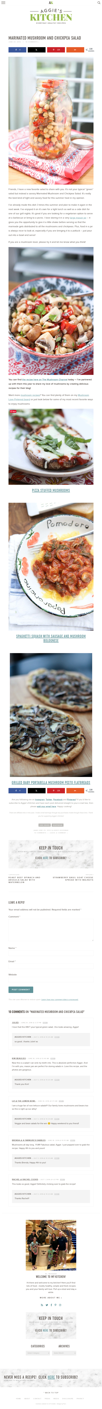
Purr (64, 1404)
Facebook (58, 799)
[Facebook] (51, 1305)
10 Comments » (32, 42)
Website (12, 974)
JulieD (15, 1022)
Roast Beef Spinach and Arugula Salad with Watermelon (24, 878)
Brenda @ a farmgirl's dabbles (29, 1140)
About (27, 1399)
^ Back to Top (51, 1393)
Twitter (49, 799)
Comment (14, 916)
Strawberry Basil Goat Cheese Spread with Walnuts (73, 877)
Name (12, 948)
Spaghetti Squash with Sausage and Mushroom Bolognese (51, 638)
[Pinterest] (55, 1305)
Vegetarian (57, 825)
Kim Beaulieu (19, 1058)
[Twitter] (47, 1305)
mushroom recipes (30, 395)
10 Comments (40, 833)
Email (12, 961)
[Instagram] (60, 1305)
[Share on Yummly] (75, 49)
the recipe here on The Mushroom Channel (44, 379)
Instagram (40, 799)
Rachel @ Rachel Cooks (25, 1179)
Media (56, 1399)
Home (18, 1399)
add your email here (46, 806)
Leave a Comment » (59, 833)
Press (47, 1399)
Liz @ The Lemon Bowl (24, 1101)
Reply (45, 1022)
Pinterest (71, 799)
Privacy (80, 1399)
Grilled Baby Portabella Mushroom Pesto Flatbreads (51, 782)
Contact (37, 1399)
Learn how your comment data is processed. (59, 999)
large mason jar (78, 217)
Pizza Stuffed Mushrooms (51, 490)
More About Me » (51, 1298)
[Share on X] (37, 49)
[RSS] (42, 1305)
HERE (45, 858)
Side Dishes (45, 825)
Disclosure (67, 1399)
